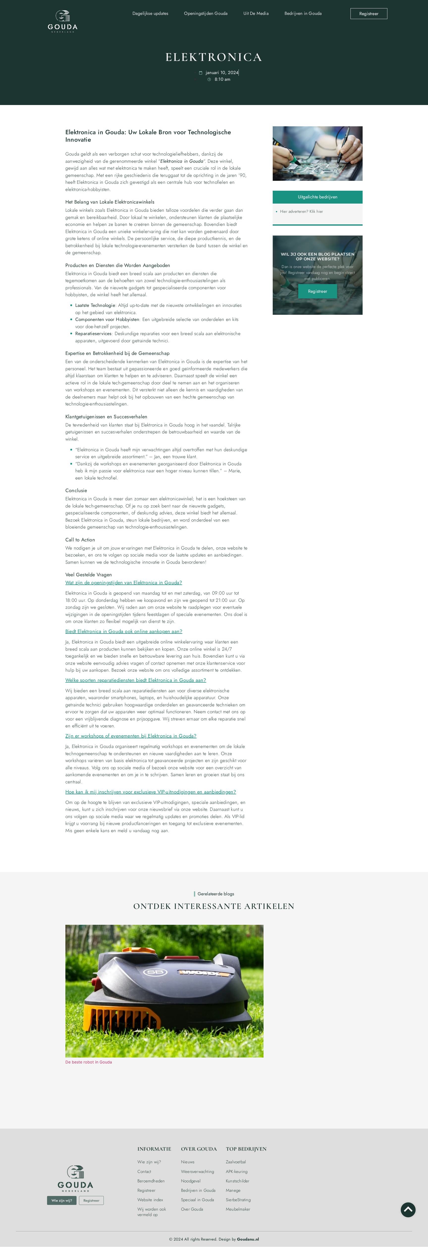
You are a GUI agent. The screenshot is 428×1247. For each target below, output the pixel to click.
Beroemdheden (151, 1181)
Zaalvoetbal (236, 1162)
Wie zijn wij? (149, 1162)
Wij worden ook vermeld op (151, 1212)
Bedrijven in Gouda (303, 13)
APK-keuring (236, 1171)
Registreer (146, 1190)
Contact (144, 1171)
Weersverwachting (197, 1171)
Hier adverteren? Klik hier (301, 211)
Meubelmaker (238, 1209)
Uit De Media (255, 13)
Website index (150, 1200)
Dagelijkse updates (150, 13)
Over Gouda (192, 1209)
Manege (233, 1190)
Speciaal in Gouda (197, 1200)
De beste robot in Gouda (88, 1062)
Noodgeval (191, 1181)
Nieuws (187, 1162)
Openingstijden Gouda (206, 13)
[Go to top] (408, 1209)
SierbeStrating (238, 1200)
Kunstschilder (237, 1181)
